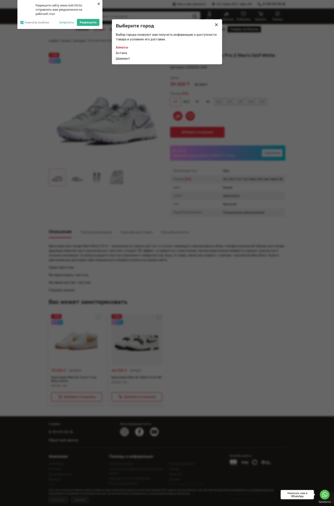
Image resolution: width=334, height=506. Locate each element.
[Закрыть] (216, 25)
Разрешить (88, 22)
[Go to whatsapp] (325, 494)
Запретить (66, 22)
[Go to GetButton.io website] (325, 502)
